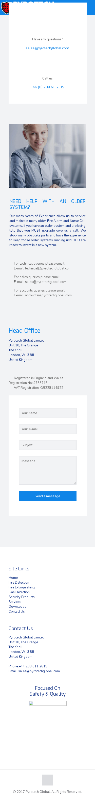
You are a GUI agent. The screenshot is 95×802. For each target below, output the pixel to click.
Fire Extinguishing (22, 587)
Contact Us (17, 611)
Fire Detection (19, 582)
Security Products (22, 597)
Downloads (17, 606)
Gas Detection (19, 592)
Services (15, 602)
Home (13, 577)
